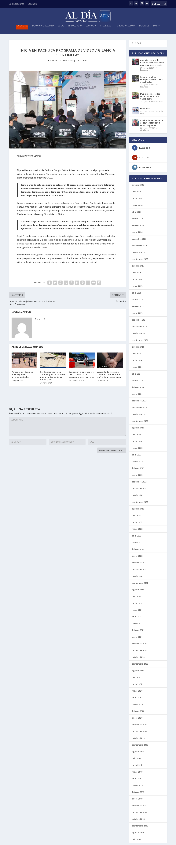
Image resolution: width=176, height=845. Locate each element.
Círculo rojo (75, 26)
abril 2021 (136, 616)
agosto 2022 (138, 508)
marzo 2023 (137, 461)
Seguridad (105, 26)
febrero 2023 (138, 468)
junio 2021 (137, 603)
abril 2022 (136, 535)
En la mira (22, 26)
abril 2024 (136, 374)
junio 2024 (137, 360)
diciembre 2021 (139, 562)
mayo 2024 (137, 367)
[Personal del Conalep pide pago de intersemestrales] (24, 360)
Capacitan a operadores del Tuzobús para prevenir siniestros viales (81, 374)
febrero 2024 (138, 387)
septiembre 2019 (140, 745)
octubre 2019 (138, 738)
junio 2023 (137, 441)
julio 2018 (136, 839)
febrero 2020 (138, 711)
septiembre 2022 (140, 502)
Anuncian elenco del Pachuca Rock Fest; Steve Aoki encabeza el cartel (152, 62)
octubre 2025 (138, 252)
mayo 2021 (137, 610)
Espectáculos (145, 70)
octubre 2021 (138, 576)
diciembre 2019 (139, 724)
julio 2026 (136, 191)
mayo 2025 (137, 286)
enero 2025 (137, 313)
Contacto (32, 3)
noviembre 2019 (139, 731)
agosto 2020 (138, 670)
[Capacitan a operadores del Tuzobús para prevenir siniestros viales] (82, 360)
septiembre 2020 (140, 664)
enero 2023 (137, 475)
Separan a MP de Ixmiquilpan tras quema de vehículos (151, 79)
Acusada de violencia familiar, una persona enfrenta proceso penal (109, 374)
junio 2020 (137, 684)
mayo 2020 (137, 691)
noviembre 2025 (139, 245)
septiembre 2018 (140, 825)
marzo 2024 (137, 380)
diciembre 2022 (139, 481)
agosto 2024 (138, 347)
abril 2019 (136, 778)
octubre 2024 (138, 333)
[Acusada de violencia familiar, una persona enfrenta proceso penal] (110, 360)
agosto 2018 (138, 832)
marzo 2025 (137, 299)
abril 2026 (136, 212)
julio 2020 (136, 677)
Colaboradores (16, 3)
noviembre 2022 (139, 488)
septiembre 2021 (140, 583)
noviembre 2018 (139, 812)
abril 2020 (136, 697)
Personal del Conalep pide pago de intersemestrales (22, 374)
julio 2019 (136, 758)
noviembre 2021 (139, 569)
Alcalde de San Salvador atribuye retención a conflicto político (151, 123)
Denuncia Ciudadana (43, 26)
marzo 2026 (137, 218)
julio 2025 (136, 272)
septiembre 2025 (140, 259)
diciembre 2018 (139, 805)
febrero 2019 (138, 792)
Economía (91, 26)
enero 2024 (137, 394)
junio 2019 (137, 765)
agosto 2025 (138, 265)
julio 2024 (136, 353)
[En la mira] (135, 110)
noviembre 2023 (139, 407)
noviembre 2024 (139, 326)
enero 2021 (137, 637)
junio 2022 (137, 522)
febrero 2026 (138, 225)
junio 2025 (137, 279)
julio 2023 (136, 434)
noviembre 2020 (139, 650)
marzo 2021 (137, 623)
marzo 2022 (137, 542)
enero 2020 (137, 718)
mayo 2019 (137, 772)
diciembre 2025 (139, 239)
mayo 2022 (137, 529)
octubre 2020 (138, 657)
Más (155, 26)
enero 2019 (137, 798)
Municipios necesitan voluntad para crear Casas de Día (150, 96)
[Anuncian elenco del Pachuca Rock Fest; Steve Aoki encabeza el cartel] (135, 62)
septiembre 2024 (140, 340)
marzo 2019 (137, 785)
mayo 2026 (137, 205)
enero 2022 (137, 556)
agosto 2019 (138, 751)
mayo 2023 (137, 448)
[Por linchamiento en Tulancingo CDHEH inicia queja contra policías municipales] (53, 360)
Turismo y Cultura (125, 26)
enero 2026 (137, 232)
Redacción (68, 60)
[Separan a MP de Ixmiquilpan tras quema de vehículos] (135, 78)
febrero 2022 (138, 549)
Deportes (144, 26)
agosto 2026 (138, 185)
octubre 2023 (138, 414)
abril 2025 (136, 292)
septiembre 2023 (140, 421)
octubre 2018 (138, 819)
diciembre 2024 (139, 320)
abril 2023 (136, 454)
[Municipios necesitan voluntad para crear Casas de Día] (135, 95)
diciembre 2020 (139, 643)
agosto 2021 (138, 589)
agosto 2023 (138, 427)
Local (61, 26)
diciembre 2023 (139, 400)
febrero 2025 (138, 306)
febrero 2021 (138, 630)
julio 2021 (136, 596)
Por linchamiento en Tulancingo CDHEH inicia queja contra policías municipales (52, 376)
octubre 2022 (138, 495)
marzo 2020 (137, 704)
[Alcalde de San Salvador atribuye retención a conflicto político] (135, 122)
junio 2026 (137, 198)
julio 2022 (136, 515)
